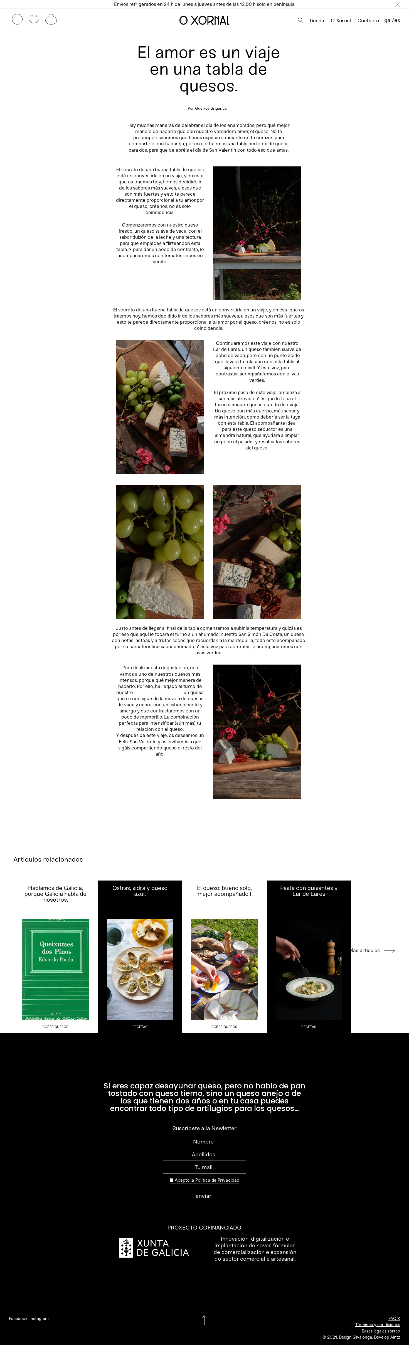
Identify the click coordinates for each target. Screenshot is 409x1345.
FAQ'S (394, 1318)
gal (388, 20)
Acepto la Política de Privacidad (207, 1180)
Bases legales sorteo (381, 1331)
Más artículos (364, 950)
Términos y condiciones (377, 1324)
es (397, 20)
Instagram (39, 1318)
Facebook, (18, 1318)
